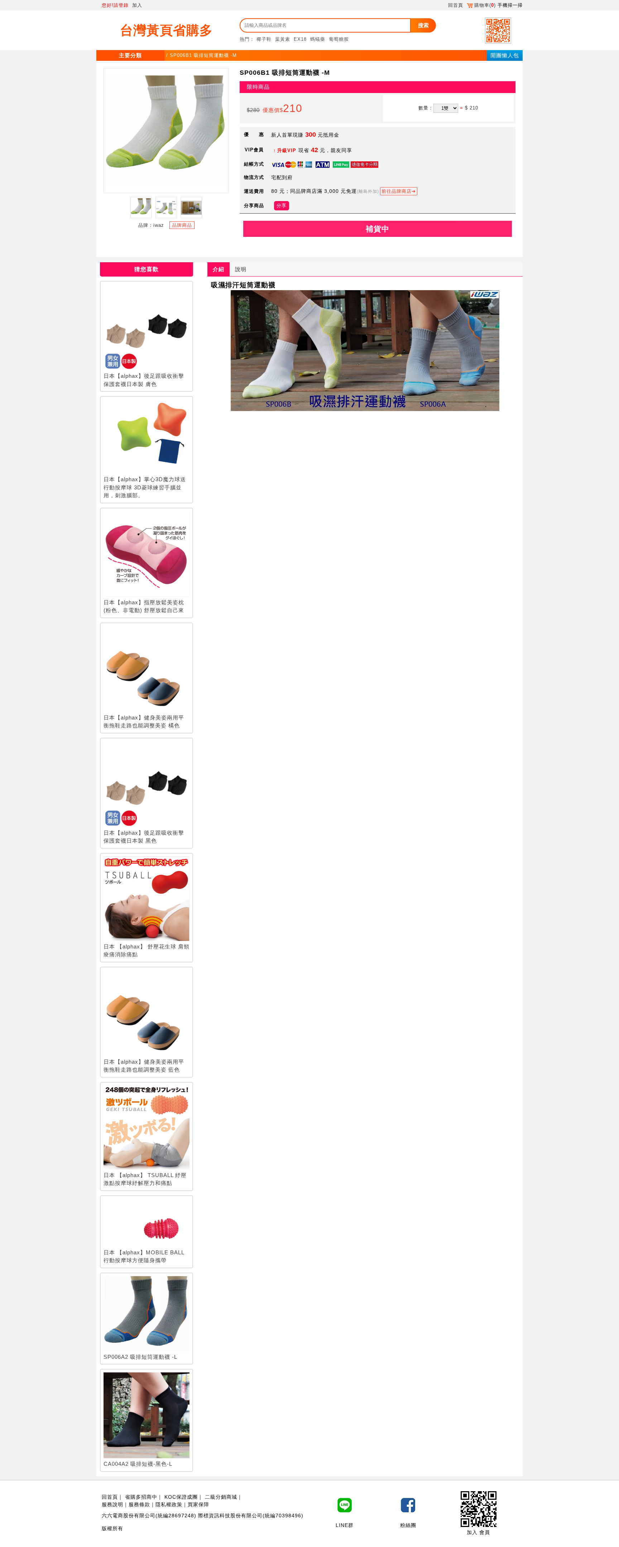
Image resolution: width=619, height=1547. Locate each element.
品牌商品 (182, 225)
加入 (137, 5)
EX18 (300, 39)
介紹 (218, 269)
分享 (282, 205)
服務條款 (139, 1504)
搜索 (423, 25)
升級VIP (286, 150)
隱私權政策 (168, 1504)
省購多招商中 (141, 1497)
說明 (240, 269)
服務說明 (112, 1504)
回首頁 (455, 5)
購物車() (485, 5)
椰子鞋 (264, 39)
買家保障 (198, 1504)
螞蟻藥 (317, 39)
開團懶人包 (504, 55)
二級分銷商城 (221, 1497)
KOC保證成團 (181, 1497)
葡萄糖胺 (339, 39)
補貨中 (377, 229)
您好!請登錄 (115, 5)
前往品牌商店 (397, 191)
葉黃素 (282, 39)
